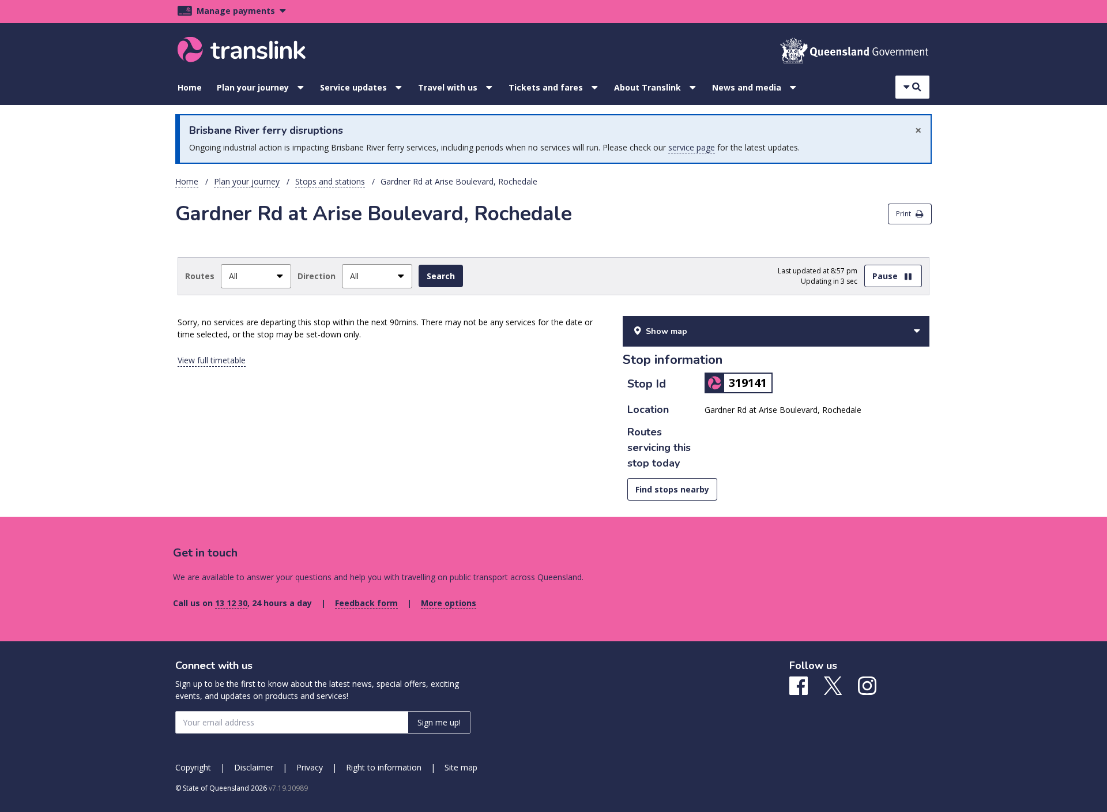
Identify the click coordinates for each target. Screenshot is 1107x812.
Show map (666, 331)
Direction (317, 275)
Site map (461, 767)
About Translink (647, 87)
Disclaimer (253, 767)
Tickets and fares (546, 87)
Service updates (353, 87)
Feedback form (366, 602)
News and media (746, 87)
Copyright (193, 767)
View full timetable (212, 360)
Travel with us (447, 87)
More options (448, 602)
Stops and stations (330, 181)
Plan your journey (253, 87)
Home (190, 87)
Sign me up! (439, 722)
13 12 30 (231, 602)
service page (691, 147)
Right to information (383, 767)
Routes (199, 275)
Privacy (309, 767)
